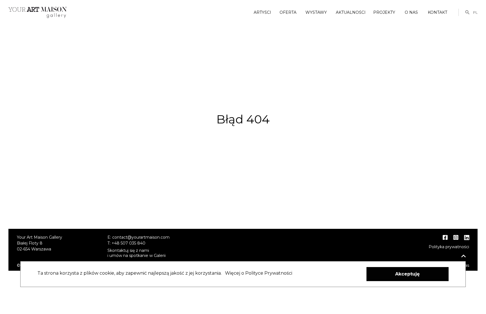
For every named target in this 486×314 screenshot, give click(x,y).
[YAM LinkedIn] (466, 237)
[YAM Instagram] (455, 237)
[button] (407, 274)
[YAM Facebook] (445, 237)
